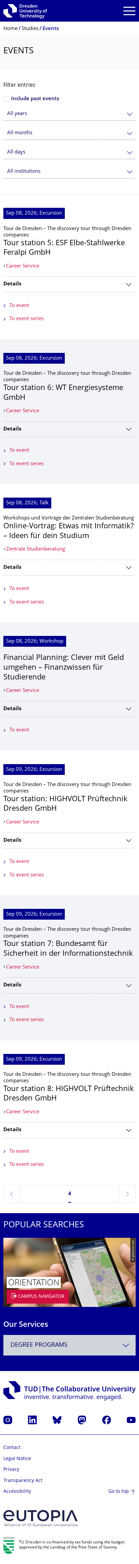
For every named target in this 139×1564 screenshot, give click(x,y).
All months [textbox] (19, 133)
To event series (26, 319)
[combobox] (69, 114)
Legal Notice (17, 1459)
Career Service (22, 266)
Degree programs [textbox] (38, 1345)
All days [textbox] (16, 152)
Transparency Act (23, 1481)
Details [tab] (12, 284)
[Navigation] (129, 11)
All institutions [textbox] (23, 171)
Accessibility (17, 1491)
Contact (12, 1448)
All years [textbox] (17, 113)
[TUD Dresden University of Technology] (25, 11)
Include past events (35, 99)
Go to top (118, 1491)
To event (19, 305)
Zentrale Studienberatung (35, 549)
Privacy (11, 1470)
